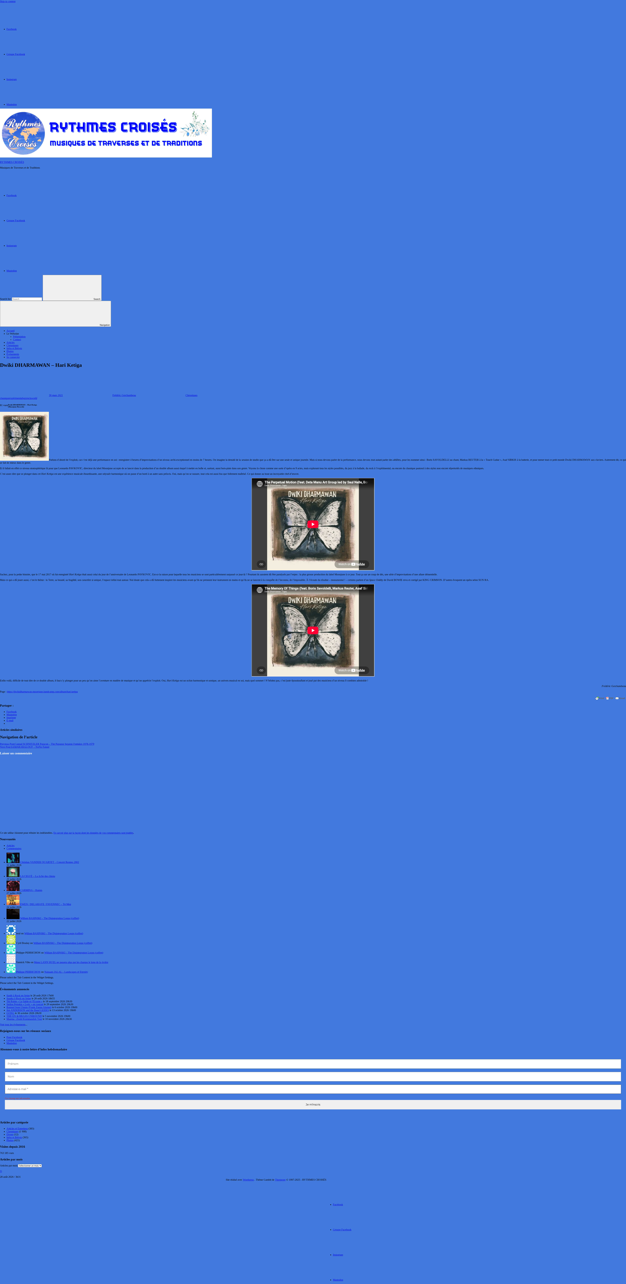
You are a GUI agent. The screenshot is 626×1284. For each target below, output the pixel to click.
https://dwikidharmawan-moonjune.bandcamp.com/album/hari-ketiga (42, 691)
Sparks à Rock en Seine (19, 998)
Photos (10, 351)
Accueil (11, 330)
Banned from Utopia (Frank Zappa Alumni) (29, 1007)
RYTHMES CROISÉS (12, 162)
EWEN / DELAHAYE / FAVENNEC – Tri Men (45, 904)
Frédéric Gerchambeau (124, 395)
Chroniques (12, 345)
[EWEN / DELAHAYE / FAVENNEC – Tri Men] (13, 904)
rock (29, 398)
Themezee (280, 1179)
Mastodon (12, 1043)
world (34, 398)
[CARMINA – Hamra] (13, 890)
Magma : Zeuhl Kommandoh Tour (24, 1019)
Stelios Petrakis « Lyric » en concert (25, 1004)
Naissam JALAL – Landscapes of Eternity (66, 971)
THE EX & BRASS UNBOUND (24, 1016)
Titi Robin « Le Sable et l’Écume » (24, 1001)
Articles (11, 342)
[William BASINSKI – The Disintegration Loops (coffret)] (13, 918)
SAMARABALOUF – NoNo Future (24, 747)
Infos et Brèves (14, 348)
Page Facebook (14, 1037)
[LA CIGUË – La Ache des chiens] (13, 876)
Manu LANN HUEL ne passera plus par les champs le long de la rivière (71, 962)
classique (4, 398)
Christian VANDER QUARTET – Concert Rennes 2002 (49, 862)
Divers (10, 1134)
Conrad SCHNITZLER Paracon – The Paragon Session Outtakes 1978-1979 (47, 744)
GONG (10, 1013)
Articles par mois (8, 1165)
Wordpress (248, 1179)
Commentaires (14, 848)
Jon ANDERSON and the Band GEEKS (28, 1010)
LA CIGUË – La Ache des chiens (37, 876)
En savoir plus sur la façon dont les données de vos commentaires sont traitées (93, 832)
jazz (24, 398)
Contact (17, 339)
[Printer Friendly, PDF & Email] (610, 698)
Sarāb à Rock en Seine (18, 995)
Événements (13, 354)
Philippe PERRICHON (28, 971)
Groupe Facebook (16, 1040)
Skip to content (7, 1)
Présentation (19, 336)
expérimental (15, 398)
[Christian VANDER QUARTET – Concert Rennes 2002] (13, 862)
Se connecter (13, 357)
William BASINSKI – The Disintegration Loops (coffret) (49, 918)
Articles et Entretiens (17, 1128)
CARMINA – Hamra (31, 890)
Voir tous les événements (12, 1024)
